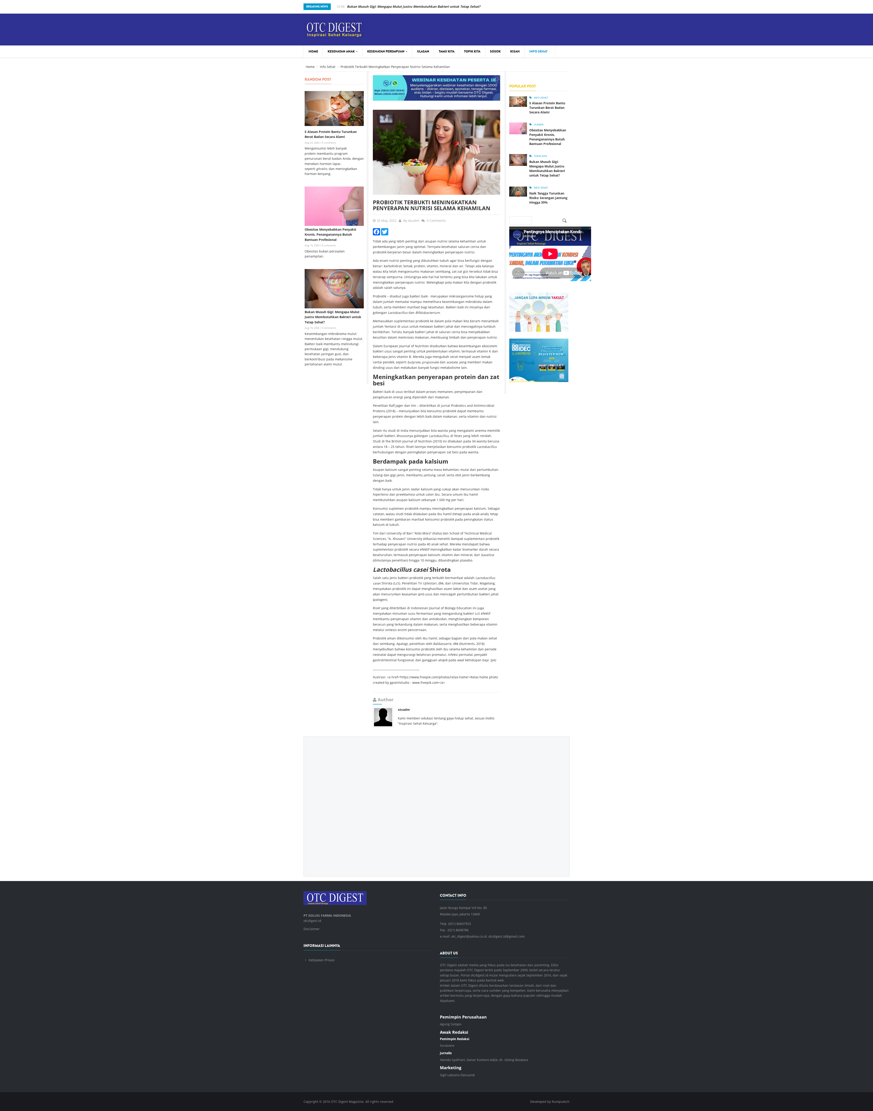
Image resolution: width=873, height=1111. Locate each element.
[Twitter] (384, 231)
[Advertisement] (436, 803)
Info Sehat (538, 51)
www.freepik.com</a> (428, 682)
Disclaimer (312, 929)
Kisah (515, 51)
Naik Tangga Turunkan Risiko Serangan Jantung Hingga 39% (393, 6)
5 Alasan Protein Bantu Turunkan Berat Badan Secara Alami (547, 107)
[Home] (334, 28)
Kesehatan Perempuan (386, 51)
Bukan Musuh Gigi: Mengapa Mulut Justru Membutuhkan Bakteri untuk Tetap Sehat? (333, 317)
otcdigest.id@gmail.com (506, 936)
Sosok (495, 51)
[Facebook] (376, 231)
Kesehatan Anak (341, 51)
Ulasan (423, 51)
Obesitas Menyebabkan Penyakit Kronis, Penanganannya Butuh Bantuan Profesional (330, 234)
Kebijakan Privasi (322, 960)
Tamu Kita (446, 51)
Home (313, 51)
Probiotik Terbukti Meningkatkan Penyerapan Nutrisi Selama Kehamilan (431, 205)
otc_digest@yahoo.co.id (469, 936)
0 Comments (436, 220)
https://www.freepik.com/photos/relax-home (434, 677)
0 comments (329, 142)
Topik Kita (472, 51)
